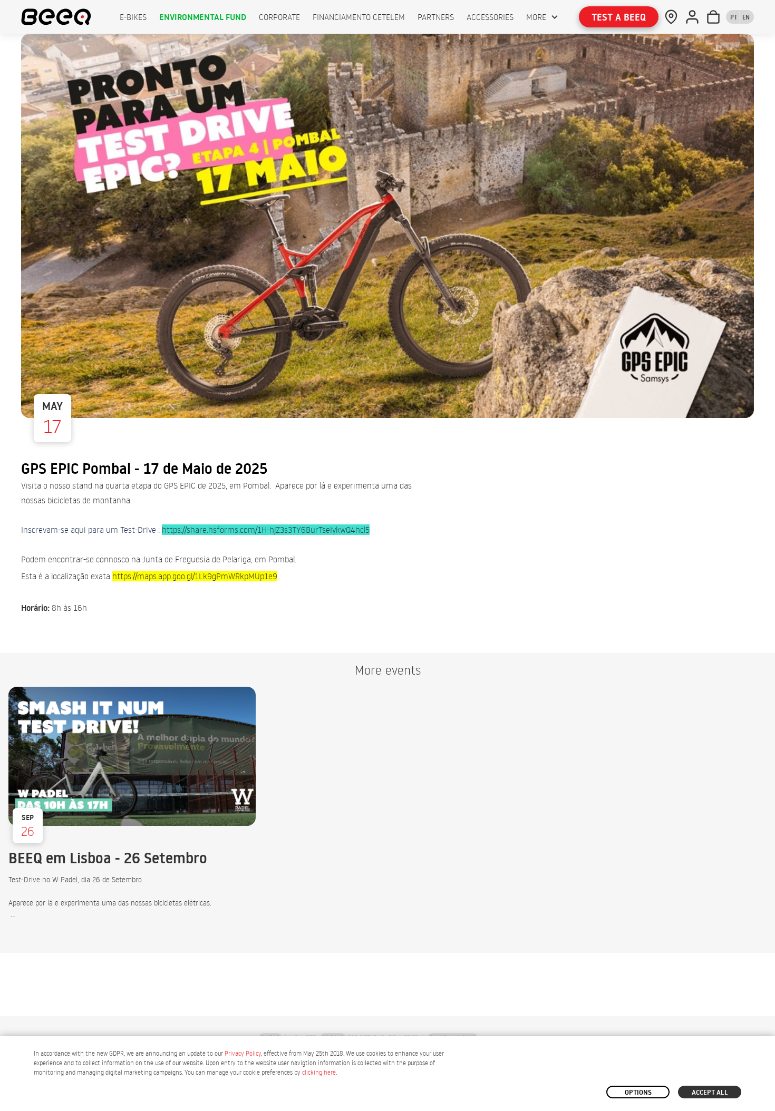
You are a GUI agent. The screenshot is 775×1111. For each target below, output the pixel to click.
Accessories (490, 17)
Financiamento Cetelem (359, 17)
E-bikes (133, 17)
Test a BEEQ (619, 17)
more (536, 17)
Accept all (710, 1092)
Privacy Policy (243, 1053)
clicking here (319, 1072)
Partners (436, 17)
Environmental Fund (202, 17)
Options (638, 1092)
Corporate (279, 17)
